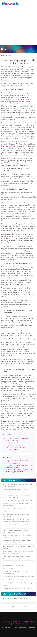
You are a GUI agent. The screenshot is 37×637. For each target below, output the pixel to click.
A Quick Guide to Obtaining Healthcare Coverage (17, 588)
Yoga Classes (16, 622)
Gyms (24, 622)
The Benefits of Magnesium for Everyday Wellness (18, 500)
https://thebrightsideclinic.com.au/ (13, 146)
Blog (9, 56)
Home (3, 56)
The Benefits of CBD (9, 568)
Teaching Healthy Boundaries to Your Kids (15, 580)
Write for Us (16, 624)
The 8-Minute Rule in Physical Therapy (14, 562)
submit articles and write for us (17, 598)
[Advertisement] (18, 26)
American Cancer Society (21, 100)
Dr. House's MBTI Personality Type (13, 565)
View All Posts (14, 606)
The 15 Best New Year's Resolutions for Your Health (18, 576)
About (33, 624)
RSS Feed (24, 606)
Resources (25, 624)
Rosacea (4, 234)
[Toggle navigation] (33, 3)
